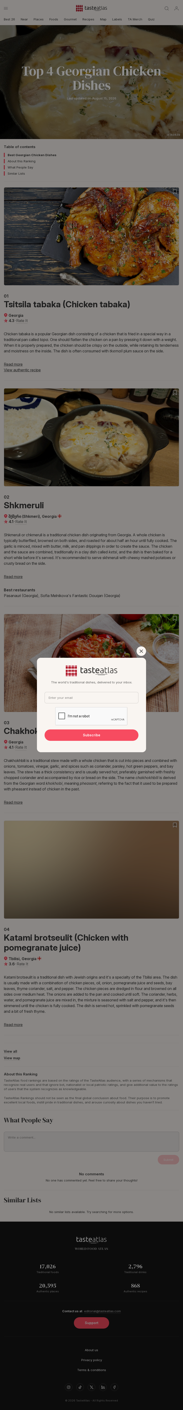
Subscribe (91, 735)
